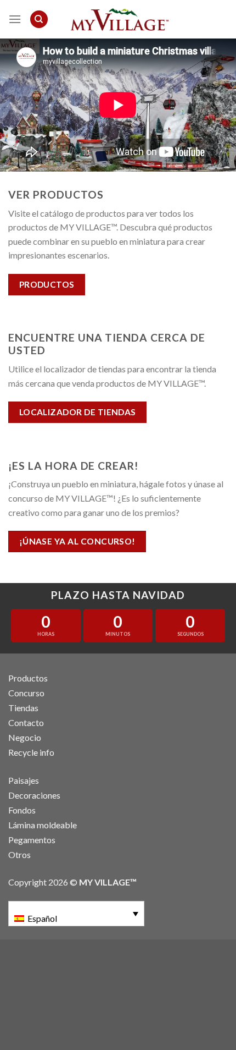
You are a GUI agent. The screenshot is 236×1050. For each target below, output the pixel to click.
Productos (28, 678)
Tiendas (23, 707)
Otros (19, 854)
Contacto (26, 722)
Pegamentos (31, 839)
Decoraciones (34, 795)
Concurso (26, 693)
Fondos (22, 810)
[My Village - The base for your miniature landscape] (118, 19)
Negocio (24, 737)
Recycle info (31, 752)
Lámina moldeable (42, 825)
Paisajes (23, 780)
